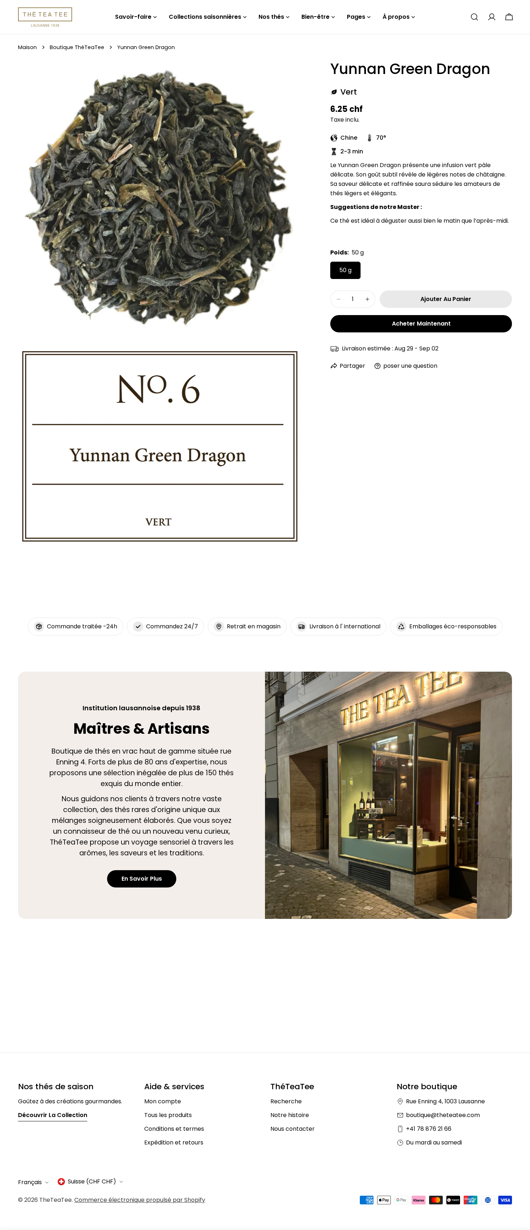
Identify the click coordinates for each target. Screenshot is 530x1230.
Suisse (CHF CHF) (92, 1181)
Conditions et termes (174, 1129)
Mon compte (162, 1101)
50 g (345, 270)
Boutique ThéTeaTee (77, 47)
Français (30, 1182)
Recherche (286, 1101)
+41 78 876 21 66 (428, 1129)
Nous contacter (292, 1129)
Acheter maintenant (421, 323)
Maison (27, 47)
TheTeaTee (55, 1200)
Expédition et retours (173, 1142)
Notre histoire (289, 1115)
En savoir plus (142, 878)
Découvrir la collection (52, 1115)
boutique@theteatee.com (443, 1115)
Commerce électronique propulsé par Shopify (139, 1200)
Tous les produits (168, 1115)
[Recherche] (474, 17)
